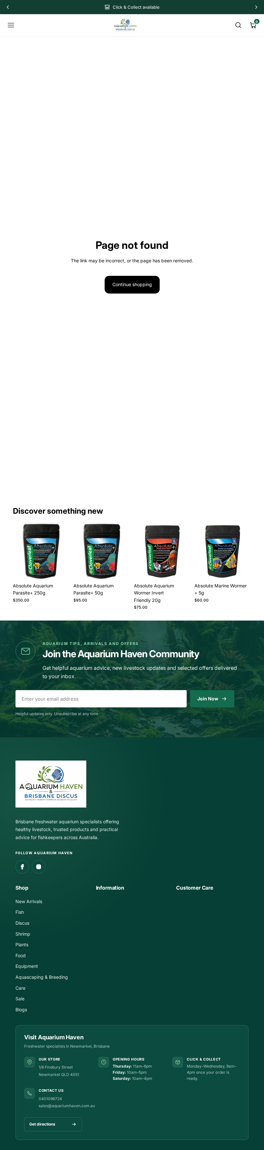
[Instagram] (38, 867)
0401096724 (50, 1098)
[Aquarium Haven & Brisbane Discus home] (125, 25)
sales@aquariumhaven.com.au (67, 1105)
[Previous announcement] (7, 7)
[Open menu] (11, 25)
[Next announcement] (256, 7)
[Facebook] (22, 867)
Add (125, 569)
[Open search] (238, 25)
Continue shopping (132, 284)
